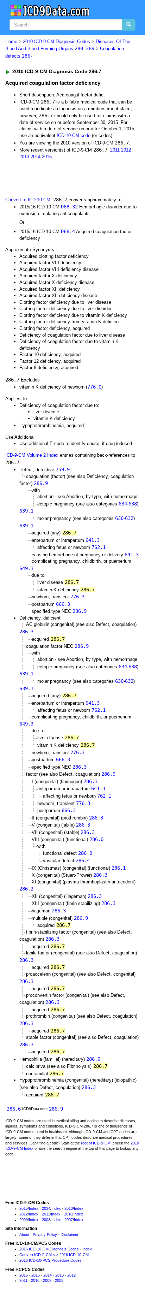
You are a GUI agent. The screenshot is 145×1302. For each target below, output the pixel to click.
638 (132, 504)
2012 (126, 150)
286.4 (83, 860)
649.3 (26, 568)
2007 (68, 1220)
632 (129, 518)
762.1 (99, 547)
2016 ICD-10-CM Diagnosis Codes (49, 1249)
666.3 (63, 604)
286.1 (119, 868)
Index (33, 1208)
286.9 (41, 483)
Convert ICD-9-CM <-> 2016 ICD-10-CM (54, 1255)
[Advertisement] (56, 177)
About (24, 1234)
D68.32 (69, 206)
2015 (47, 156)
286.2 (26, 889)
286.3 (26, 631)
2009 (23, 1220)
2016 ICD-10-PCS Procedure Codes (50, 1260)
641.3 (93, 540)
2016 (23, 1275)
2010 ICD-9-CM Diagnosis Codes (56, 41)
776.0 (94, 387)
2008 (46, 1220)
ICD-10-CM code (73, 135)
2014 (35, 156)
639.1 (26, 511)
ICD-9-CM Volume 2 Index (31, 455)
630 (119, 518)
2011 (115, 150)
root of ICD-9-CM (96, 1143)
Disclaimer (69, 1234)
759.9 (63, 469)
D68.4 (68, 231)
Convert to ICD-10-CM (27, 199)
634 (123, 504)
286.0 (96, 839)
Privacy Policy (45, 1234)
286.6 (14, 1109)
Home (11, 41)
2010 (68, 1214)
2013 (24, 156)
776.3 (77, 596)
